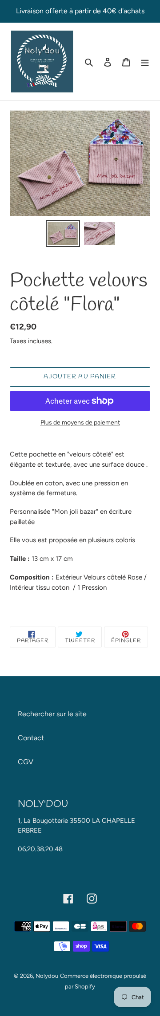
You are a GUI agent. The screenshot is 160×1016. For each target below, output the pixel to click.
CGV (25, 762)
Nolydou (47, 975)
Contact (31, 738)
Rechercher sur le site (52, 714)
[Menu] (145, 61)
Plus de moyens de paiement (80, 422)
